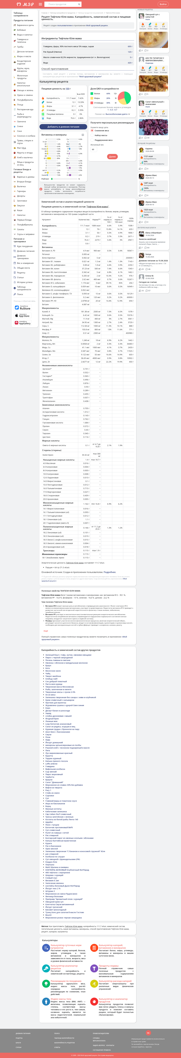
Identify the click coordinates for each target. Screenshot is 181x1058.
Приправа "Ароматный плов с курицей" (64, 899)
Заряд (48, 713)
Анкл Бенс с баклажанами (57, 732)
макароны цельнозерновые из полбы (63, 745)
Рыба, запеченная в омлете (58, 689)
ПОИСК (57, 1033)
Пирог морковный (54, 774)
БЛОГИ (18, 1043)
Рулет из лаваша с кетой (57, 832)
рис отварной (51, 854)
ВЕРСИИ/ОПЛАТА (99, 1041)
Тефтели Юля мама (113, 13)
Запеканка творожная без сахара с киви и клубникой (70, 697)
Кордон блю (51, 862)
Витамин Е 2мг (52, 880)
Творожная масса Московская (59, 686)
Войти (163, 4)
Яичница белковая (54, 896)
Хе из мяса (50, 694)
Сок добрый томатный (56, 681)
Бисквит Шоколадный (55, 909)
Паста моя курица (53, 684)
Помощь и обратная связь (25, 301)
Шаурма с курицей (54, 875)
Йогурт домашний (54, 742)
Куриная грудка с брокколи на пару (62, 729)
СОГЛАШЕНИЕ (98, 1050)
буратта (49, 755)
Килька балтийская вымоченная (60, 840)
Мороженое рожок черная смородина (63, 917)
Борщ (48, 806)
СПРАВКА (96, 1038)
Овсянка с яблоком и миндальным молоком (66, 663)
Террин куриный (53, 758)
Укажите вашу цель (99, 127)
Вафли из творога (53, 787)
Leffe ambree (51, 763)
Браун (48, 665)
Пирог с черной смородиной (59, 657)
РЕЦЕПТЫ (19, 1038)
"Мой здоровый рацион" (90, 76)
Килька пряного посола (56, 761)
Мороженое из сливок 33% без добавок (64, 785)
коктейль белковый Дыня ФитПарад (62, 886)
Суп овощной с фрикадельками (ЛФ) (62, 859)
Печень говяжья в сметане (57, 660)
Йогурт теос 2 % (52, 888)
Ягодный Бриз (52, 718)
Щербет (49, 822)
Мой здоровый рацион (97, 25)
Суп (47, 798)
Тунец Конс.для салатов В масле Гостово (64, 912)
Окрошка (49, 864)
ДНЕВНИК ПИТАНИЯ (23, 1033)
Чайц (47, 673)
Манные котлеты (53, 809)
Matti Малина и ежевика (57, 867)
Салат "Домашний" (54, 782)
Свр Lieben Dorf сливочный (58, 814)
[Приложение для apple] (25, 315)
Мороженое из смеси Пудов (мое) (61, 894)
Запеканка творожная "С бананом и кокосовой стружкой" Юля (75, 851)
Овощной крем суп (54, 901)
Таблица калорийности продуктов (62, 13)
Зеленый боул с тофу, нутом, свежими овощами (68, 655)
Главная (44, 13)
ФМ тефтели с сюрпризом (57, 872)
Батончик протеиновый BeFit (59, 827)
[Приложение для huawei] (25, 322)
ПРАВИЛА (107, 1050)
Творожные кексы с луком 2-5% (60, 692)
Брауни (48, 779)
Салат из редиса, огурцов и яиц (60, 726)
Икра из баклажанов (55, 803)
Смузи (48, 734)
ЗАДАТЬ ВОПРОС (99, 1045)
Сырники (49, 795)
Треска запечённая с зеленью (59, 817)
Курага (48, 843)
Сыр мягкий (51, 771)
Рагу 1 (48, 790)
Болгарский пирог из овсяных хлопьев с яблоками (69, 838)
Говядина (49, 766)
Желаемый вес (97, 145)
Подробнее (110, 572)
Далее (112, 156)
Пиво (47, 740)
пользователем (64, 25)
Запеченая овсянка (54, 883)
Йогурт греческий (53, 907)
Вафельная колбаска (55, 769)
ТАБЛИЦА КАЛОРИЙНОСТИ (64, 1038)
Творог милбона (53, 676)
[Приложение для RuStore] (25, 307)
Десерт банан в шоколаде (57, 710)
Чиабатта (49, 777)
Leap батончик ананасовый (58, 724)
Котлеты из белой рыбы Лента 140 (61, 819)
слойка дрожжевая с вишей (58, 716)
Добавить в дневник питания (63, 126)
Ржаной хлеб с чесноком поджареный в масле (67, 748)
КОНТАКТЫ (110, 1045)
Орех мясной (51, 848)
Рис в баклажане (53, 846)
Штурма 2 (50, 891)
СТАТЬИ (18, 1047)
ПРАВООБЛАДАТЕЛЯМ (101, 1033)
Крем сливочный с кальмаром (59, 700)
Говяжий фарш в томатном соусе (61, 801)
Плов (47, 737)
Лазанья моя (51, 721)
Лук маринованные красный (58, 753)
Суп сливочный (52, 830)
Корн (47, 708)
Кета (47, 668)
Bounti (48, 915)
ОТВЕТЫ (57, 1047)
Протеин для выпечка (55, 702)
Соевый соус (51, 878)
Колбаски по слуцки (55, 856)
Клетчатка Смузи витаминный (59, 904)
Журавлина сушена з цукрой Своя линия (64, 705)
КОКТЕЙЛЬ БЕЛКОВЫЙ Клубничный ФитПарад (67, 870)
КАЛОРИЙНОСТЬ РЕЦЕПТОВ (64, 1043)
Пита (47, 750)
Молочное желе (53, 671)
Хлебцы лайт (51, 679)
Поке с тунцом (52, 824)
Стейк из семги (52, 793)
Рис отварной (51, 835)
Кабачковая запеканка (56, 811)
